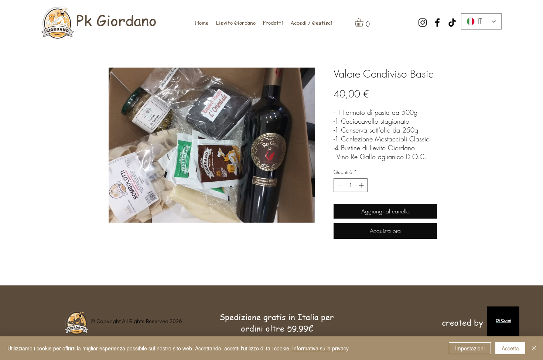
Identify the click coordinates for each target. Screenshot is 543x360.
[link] (364, 22)
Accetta (510, 348)
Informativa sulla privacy (320, 348)
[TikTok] (452, 22)
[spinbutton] (350, 185)
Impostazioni (470, 348)
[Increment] (361, 185)
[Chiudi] (534, 348)
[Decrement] (339, 185)
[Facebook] (437, 22)
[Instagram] (422, 22)
